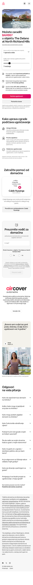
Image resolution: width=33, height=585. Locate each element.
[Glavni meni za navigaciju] (29, 3)
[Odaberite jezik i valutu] (24, 3)
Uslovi (11, 568)
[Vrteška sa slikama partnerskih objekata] (16, 361)
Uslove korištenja (20, 264)
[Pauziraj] (5, 343)
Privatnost (5, 568)
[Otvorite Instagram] (10, 563)
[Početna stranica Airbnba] (3, 4)
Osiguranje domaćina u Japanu (19, 506)
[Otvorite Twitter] (6, 563)
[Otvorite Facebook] (3, 563)
